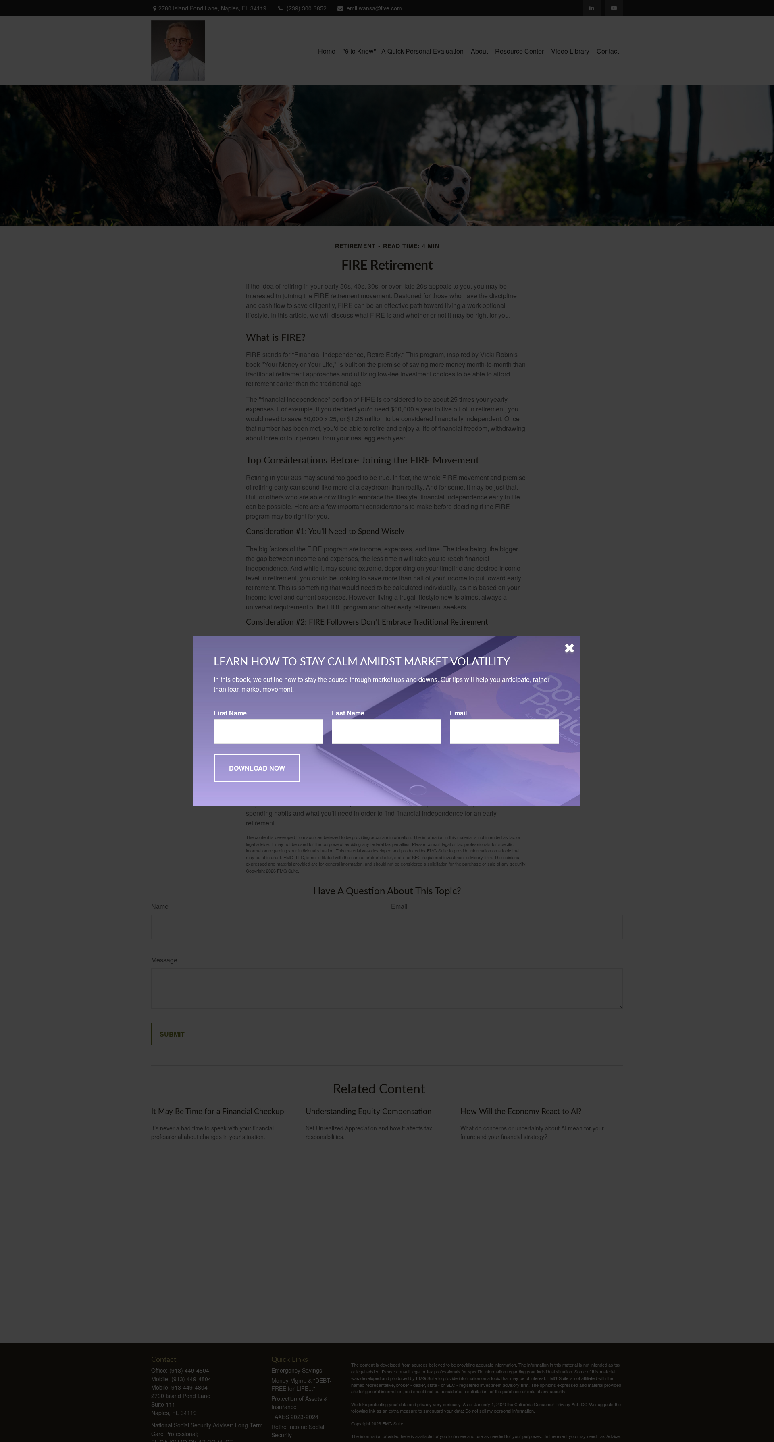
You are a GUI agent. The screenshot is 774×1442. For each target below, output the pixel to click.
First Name (230, 712)
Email (458, 712)
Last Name (348, 712)
